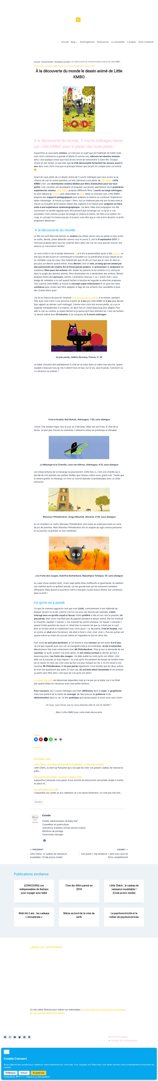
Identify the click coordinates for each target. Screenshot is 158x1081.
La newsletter (118, 42)
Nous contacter (146, 42)
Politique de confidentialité (124, 1040)
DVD (82, 194)
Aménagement (87, 42)
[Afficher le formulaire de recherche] (78, 19)
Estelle (46, 815)
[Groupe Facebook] (19, 1037)
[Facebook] (5, 1037)
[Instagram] (10, 1037)
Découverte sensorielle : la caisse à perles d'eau (58, 777)
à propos (131, 42)
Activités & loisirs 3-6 (44, 66)
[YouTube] (15, 1037)
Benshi (116, 253)
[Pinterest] (24, 1037)
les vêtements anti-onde (46, 789)
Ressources (103, 42)
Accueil (65, 42)
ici (76, 253)
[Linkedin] (29, 1037)
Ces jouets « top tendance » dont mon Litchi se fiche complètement (104, 853)
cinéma (56, 194)
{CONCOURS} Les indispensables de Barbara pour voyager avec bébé (34, 889)
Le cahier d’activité (43, 680)
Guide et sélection (86, 66)
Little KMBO (63, 190)
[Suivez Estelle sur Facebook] (44, 840)
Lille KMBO (106, 180)
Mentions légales (119, 1037)
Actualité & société (65, 66)
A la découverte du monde (85, 297)
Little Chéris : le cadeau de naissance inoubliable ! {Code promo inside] (69, 764)
